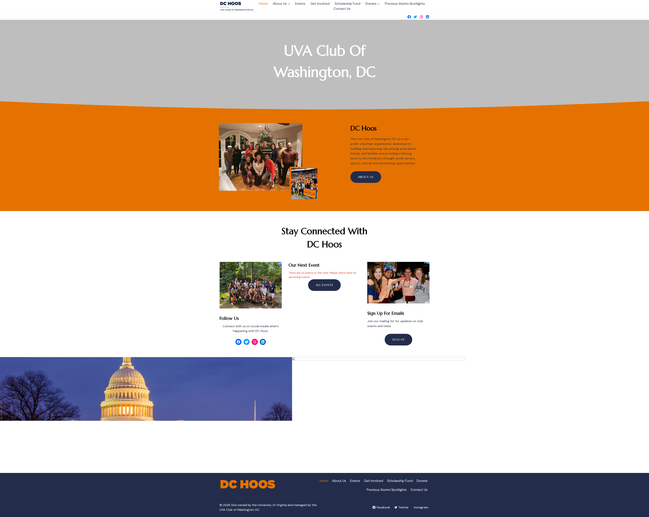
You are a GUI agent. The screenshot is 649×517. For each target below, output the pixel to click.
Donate (422, 481)
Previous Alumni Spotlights (405, 4)
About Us (339, 481)
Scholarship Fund (347, 4)
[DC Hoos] (237, 6)
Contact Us (342, 9)
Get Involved (320, 4)
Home (263, 4)
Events (300, 4)
